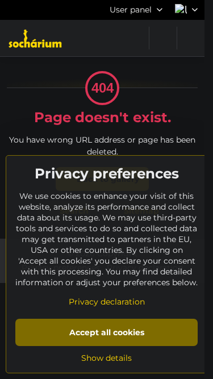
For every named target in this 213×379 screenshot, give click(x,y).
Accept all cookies (106, 332)
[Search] (163, 38)
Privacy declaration (107, 302)
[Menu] (190, 38)
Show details (106, 358)
